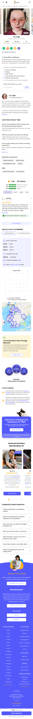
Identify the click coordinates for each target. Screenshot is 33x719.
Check (26, 87)
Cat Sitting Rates (24, 639)
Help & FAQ (24, 656)
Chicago (8, 639)
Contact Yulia (16, 355)
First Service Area (9, 233)
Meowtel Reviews (24, 646)
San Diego (8, 672)
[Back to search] (3, 2)
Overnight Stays (24, 670)
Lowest (27, 192)
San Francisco (8, 675)
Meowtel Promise (24, 630)
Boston (8, 636)
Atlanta (8, 630)
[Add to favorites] (27, 11)
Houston (8, 648)
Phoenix (8, 666)
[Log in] (6, 2)
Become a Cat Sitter (16, 583)
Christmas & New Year (24, 684)
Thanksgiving (24, 681)
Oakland (8, 660)
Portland (8, 669)
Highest (21, 192)
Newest (15, 192)
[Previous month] (5, 270)
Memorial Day (24, 677)
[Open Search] (29, 2)
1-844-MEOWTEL (16, 703)
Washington (8, 682)
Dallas (8, 642)
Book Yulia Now (16, 429)
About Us (24, 633)
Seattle (8, 679)
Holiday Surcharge (15, 264)
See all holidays (25, 686)
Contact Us (16, 691)
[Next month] (27, 270)
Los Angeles (8, 651)
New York (8, 657)
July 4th (25, 679)
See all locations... (8, 685)
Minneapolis (8, 654)
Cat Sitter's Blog (24, 659)
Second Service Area (24, 233)
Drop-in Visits (24, 667)
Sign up (16, 619)
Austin (8, 633)
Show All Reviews (16, 223)
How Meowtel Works (24, 636)
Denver (8, 645)
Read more (5, 212)
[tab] (8, 499)
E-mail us (16, 700)
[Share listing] (24, 11)
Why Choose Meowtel (24, 643)
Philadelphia (8, 663)
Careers (25, 649)
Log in (16, 615)
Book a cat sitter (16, 605)
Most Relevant (7, 192)
